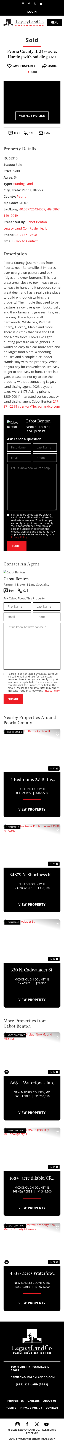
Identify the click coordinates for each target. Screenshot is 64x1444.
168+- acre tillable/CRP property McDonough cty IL (32, 1178)
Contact (52, 1407)
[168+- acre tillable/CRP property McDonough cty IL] (32, 1149)
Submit (17, 546)
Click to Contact (26, 241)
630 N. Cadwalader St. (32, 970)
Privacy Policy (19, 537)
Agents (11, 1407)
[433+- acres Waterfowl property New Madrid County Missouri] (32, 1244)
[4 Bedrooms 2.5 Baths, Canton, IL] (32, 750)
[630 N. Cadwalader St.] (32, 940)
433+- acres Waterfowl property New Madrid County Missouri (32, 1273)
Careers (34, 1400)
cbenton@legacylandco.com (39, 406)
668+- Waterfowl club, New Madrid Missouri (32, 1083)
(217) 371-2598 (26, 235)
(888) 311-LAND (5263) (32, 1384)
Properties (15, 1400)
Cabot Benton (36, 222)
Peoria (21, 196)
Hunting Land (23, 184)
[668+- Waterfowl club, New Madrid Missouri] (32, 1053)
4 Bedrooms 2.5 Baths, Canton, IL (32, 780)
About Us (50, 1400)
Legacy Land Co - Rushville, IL (25, 228)
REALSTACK (48, 1438)
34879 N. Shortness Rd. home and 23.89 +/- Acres (32, 875)
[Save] (57, 734)
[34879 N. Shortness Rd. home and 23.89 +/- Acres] (32, 845)
